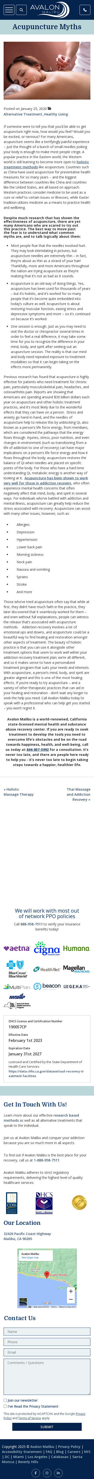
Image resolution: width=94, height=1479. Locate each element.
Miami (18, 1456)
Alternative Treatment (23, 114)
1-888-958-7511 (46, 1160)
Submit (47, 1427)
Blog (60, 1451)
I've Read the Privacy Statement (33, 1406)
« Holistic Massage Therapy (19, 792)
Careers (73, 1451)
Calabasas (59, 1456)
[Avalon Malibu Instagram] (47, 1473)
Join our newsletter (23, 1400)
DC (7, 1456)
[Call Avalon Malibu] (85, 10)
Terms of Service (29, 1418)
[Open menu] (9, 10)
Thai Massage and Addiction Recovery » (78, 794)
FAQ (49, 1451)
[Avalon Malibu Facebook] (36, 1473)
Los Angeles (37, 1456)
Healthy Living (56, 114)
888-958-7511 (31, 924)
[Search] (21, 10)
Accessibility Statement (22, 1451)
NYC (87, 1451)
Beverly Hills (28, 1461)
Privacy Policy (69, 1446)
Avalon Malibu (42, 1446)
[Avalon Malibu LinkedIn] (58, 1473)
